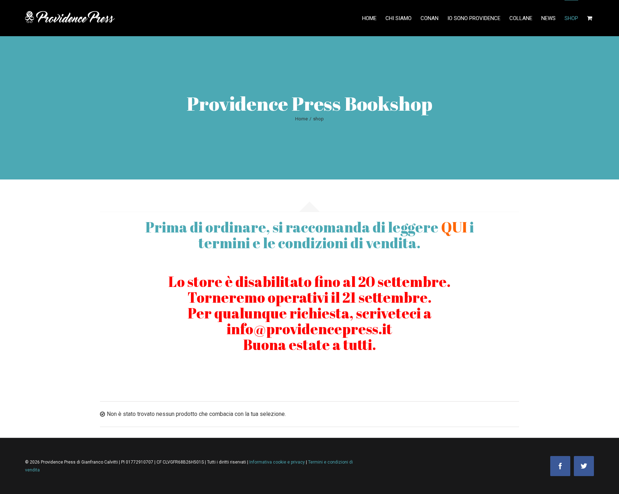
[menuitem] (373, 18)
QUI (454, 227)
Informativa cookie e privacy (277, 462)
